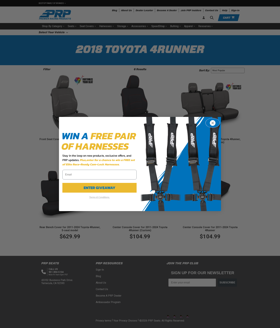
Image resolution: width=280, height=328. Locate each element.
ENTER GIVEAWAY (99, 188)
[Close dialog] (213, 123)
